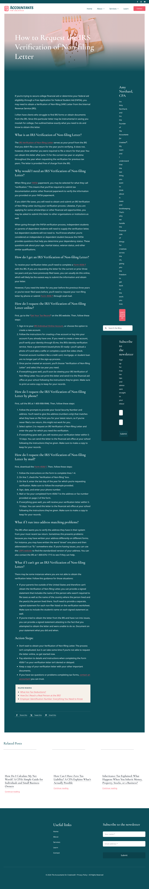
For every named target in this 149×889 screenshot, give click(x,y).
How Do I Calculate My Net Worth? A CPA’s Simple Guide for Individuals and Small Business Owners (24, 781)
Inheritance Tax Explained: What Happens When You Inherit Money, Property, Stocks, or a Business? (122, 779)
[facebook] (137, 2)
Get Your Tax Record (41, 315)
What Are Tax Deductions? (33, 692)
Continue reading (12, 791)
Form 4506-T (80, 264)
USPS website (25, 550)
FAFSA (35, 182)
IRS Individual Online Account (48, 326)
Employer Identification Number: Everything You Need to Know (51, 699)
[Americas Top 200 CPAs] (25, 839)
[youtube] (144, 2)
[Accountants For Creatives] (9, 823)
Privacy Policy (82, 875)
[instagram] (141, 2)
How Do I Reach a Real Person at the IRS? (40, 695)
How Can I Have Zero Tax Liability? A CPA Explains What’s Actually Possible (72, 779)
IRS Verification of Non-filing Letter (36, 142)
